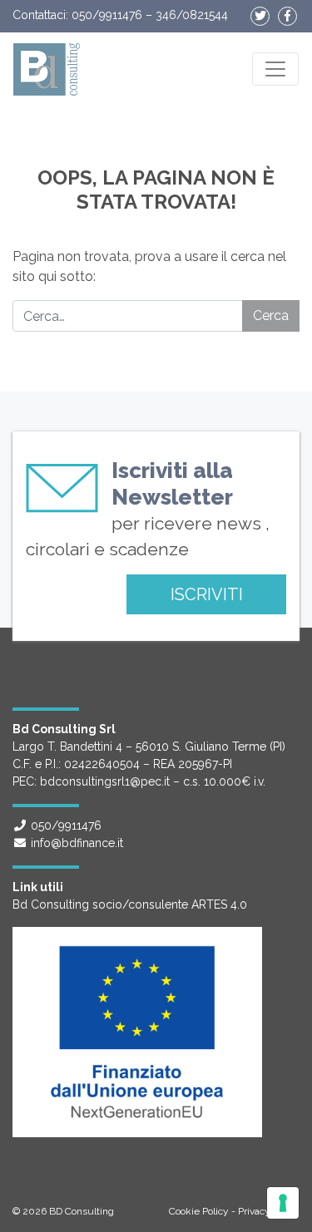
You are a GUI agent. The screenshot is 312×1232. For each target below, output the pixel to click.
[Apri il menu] (275, 69)
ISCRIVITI (207, 594)
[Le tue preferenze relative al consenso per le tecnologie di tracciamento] (283, 1203)
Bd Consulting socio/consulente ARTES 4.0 (129, 904)
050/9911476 (107, 15)
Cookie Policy (199, 1211)
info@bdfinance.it (77, 843)
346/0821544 (192, 15)
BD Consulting (81, 1211)
